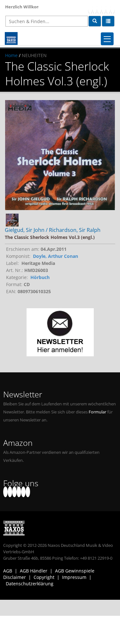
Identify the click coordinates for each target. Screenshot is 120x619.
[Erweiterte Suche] (108, 21)
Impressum (74, 577)
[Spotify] (112, 8)
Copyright (44, 577)
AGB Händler (33, 571)
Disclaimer (14, 577)
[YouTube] (99, 8)
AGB (7, 571)
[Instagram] (108, 8)
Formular (97, 412)
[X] (94, 8)
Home (11, 55)
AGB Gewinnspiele (74, 571)
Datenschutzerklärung (29, 584)
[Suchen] (94, 21)
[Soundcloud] (103, 8)
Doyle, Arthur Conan (55, 256)
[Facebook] (90, 8)
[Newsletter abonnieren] (60, 332)
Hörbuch (40, 277)
